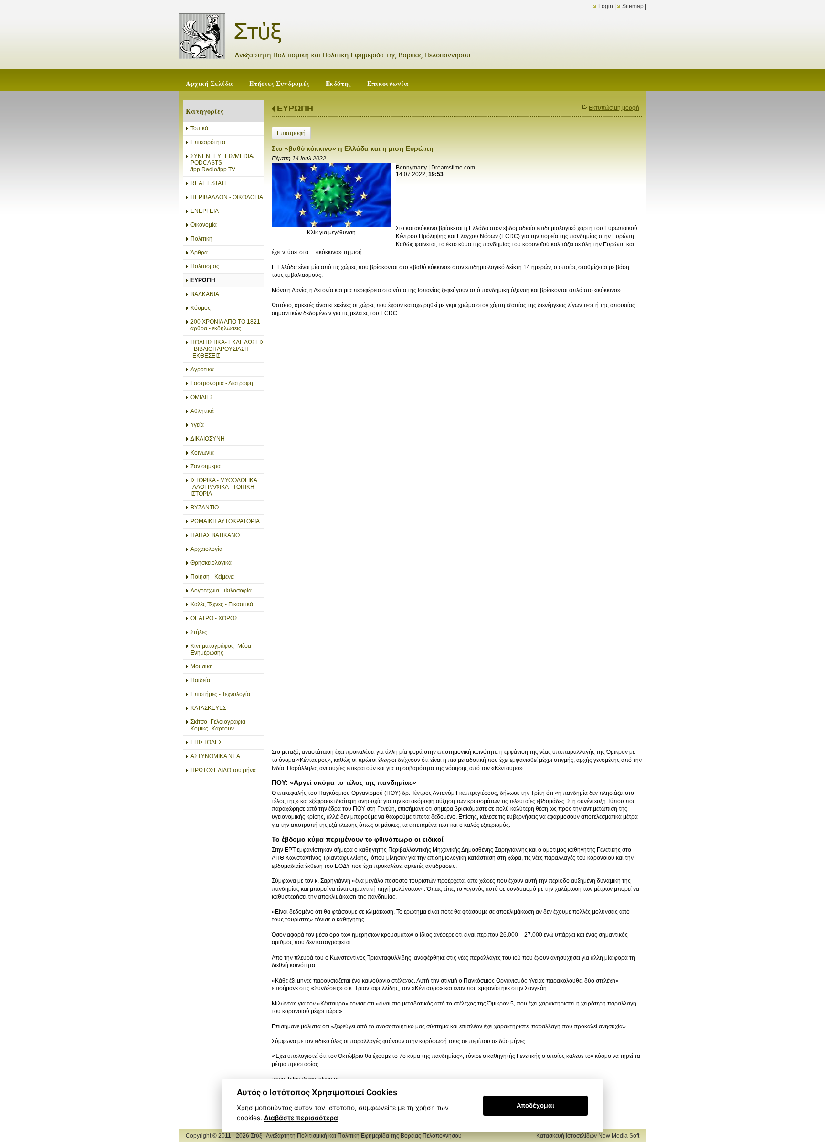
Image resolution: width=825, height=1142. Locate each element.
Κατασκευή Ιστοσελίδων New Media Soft (587, 1135)
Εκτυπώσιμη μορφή (614, 108)
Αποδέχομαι (535, 1105)
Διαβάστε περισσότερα (301, 1117)
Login (605, 6)
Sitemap (633, 6)
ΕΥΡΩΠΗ (295, 108)
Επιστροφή (291, 133)
